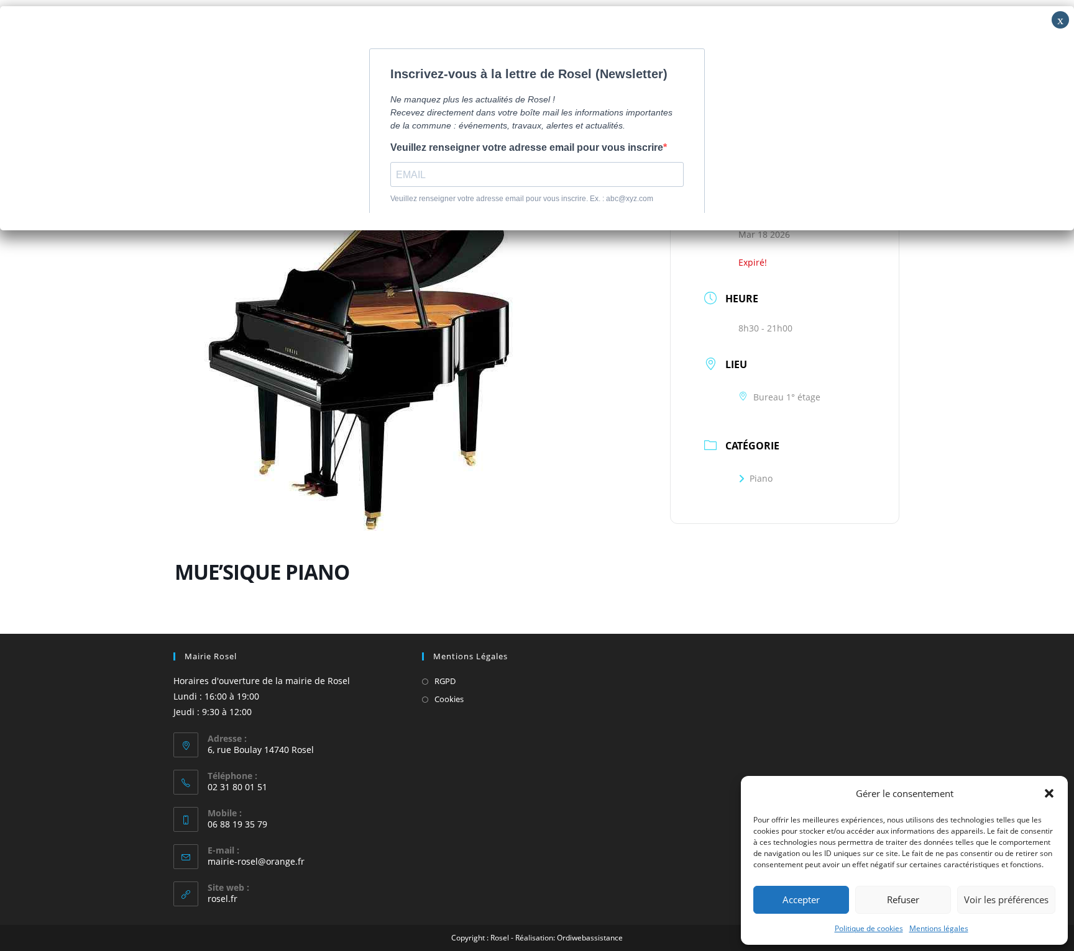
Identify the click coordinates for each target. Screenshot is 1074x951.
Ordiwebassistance (590, 937)
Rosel (499, 937)
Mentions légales (938, 928)
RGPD (445, 681)
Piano (761, 478)
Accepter (801, 899)
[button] (1049, 793)
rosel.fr (222, 898)
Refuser (903, 899)
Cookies (449, 699)
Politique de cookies (869, 928)
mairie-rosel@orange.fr (256, 861)
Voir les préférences (1006, 899)
